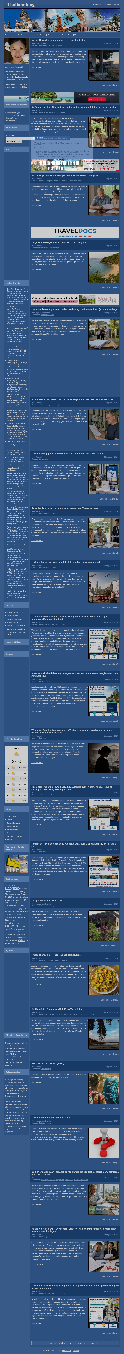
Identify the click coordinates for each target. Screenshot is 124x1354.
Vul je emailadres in (41, 163)
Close (92, 138)
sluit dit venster (53, 170)
